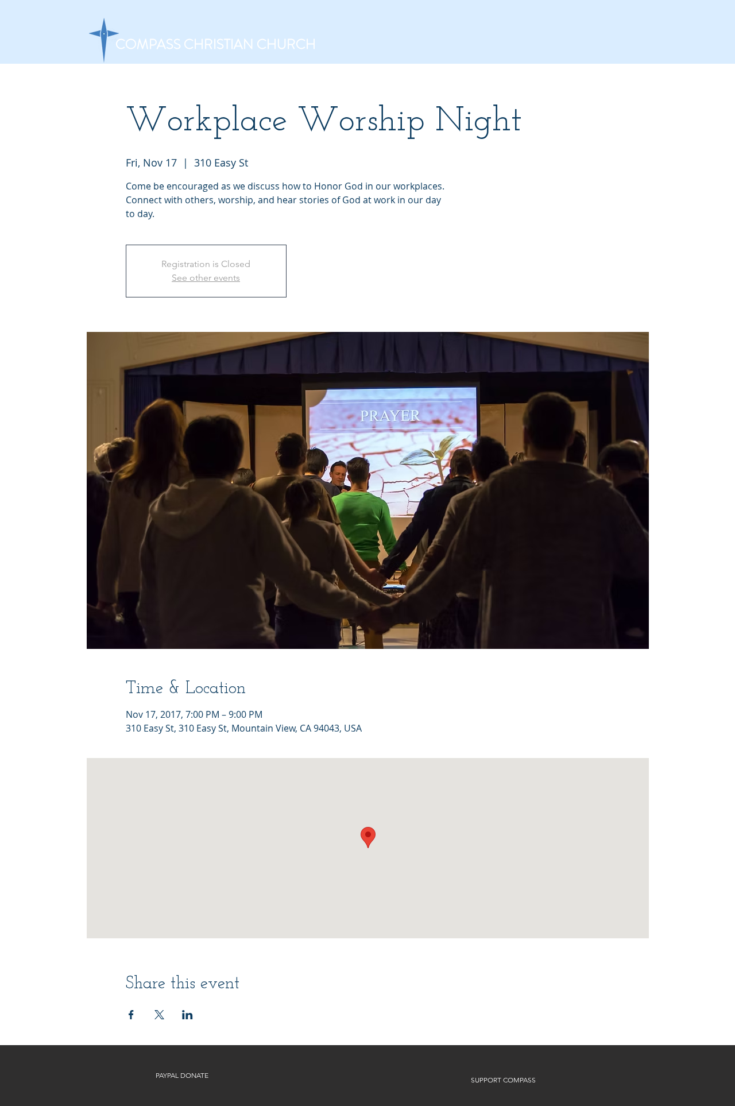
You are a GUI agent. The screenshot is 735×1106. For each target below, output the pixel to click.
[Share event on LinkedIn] (187, 1014)
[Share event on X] (159, 1014)
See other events (206, 277)
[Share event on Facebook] (131, 1014)
